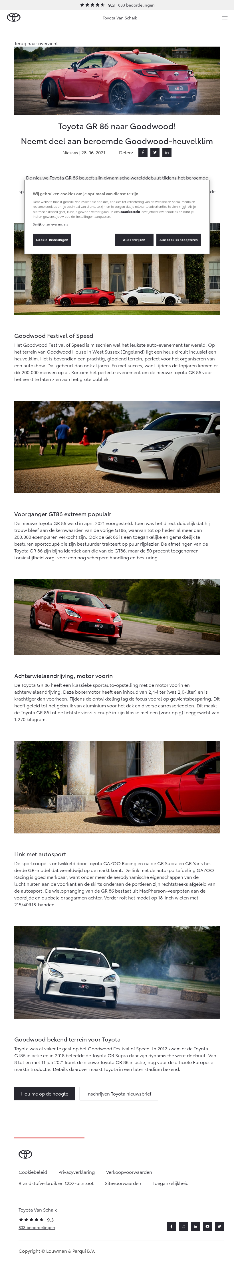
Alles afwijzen (134, 239)
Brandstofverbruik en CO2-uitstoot (56, 1183)
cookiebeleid (130, 211)
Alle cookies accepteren (179, 239)
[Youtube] (207, 1226)
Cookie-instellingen (52, 239)
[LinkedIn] (167, 152)
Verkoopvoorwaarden (129, 1171)
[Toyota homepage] (14, 17)
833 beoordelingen (136, 5)
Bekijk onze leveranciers (50, 224)
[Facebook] (143, 152)
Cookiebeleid (33, 1171)
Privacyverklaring (76, 1171)
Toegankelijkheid (171, 1183)
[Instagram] (183, 1226)
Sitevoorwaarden (123, 1183)
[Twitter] (155, 152)
